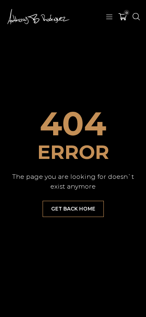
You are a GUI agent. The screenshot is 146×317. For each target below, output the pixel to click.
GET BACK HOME (73, 209)
